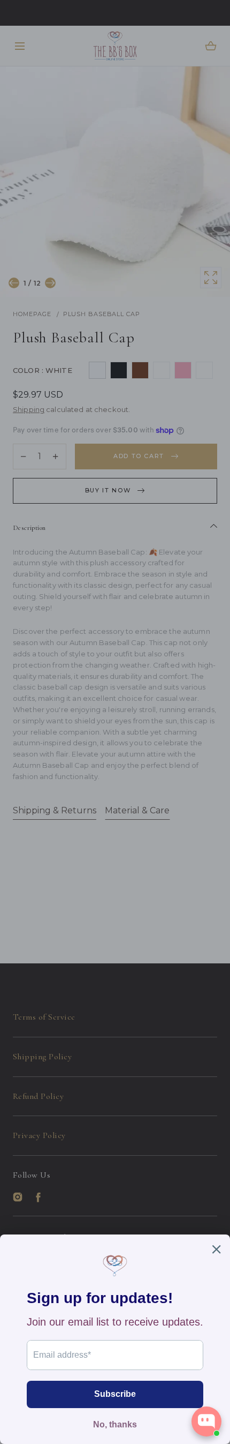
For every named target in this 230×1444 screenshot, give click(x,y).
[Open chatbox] (206, 1421)
